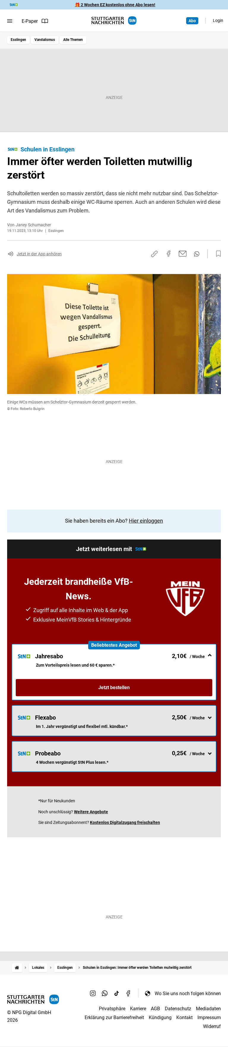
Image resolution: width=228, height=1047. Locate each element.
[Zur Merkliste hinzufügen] (217, 254)
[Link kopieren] (154, 254)
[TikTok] (116, 993)
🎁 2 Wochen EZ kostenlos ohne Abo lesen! (115, 4)
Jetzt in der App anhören (39, 254)
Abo (192, 20)
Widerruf (212, 1026)
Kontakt (184, 1017)
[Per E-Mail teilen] (183, 254)
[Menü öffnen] (9, 21)
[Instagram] (93, 993)
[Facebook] (128, 993)
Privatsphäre (112, 1008)
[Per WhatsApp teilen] (196, 254)
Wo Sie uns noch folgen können (188, 993)
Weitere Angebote (91, 811)
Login (218, 20)
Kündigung (160, 1017)
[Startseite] (17, 967)
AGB (155, 1008)
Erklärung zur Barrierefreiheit (114, 1017)
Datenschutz (178, 1008)
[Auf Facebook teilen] (169, 254)
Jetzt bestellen (114, 687)
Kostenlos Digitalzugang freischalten (125, 822)
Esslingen (18, 40)
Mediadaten (208, 1008)
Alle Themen (73, 40)
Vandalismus (44, 40)
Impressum (209, 1017)
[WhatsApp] (105, 993)
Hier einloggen (146, 521)
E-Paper (30, 21)
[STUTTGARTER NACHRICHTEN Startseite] (114, 20)
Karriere (138, 1008)
